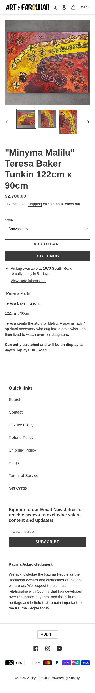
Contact (16, 412)
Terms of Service (23, 475)
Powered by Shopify (65, 678)
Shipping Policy (22, 450)
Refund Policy (21, 437)
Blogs (14, 463)
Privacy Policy (21, 425)
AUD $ (46, 634)
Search (15, 399)
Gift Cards (18, 488)
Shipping (35, 204)
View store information (28, 281)
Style (9, 220)
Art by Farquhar (38, 678)
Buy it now (48, 256)
